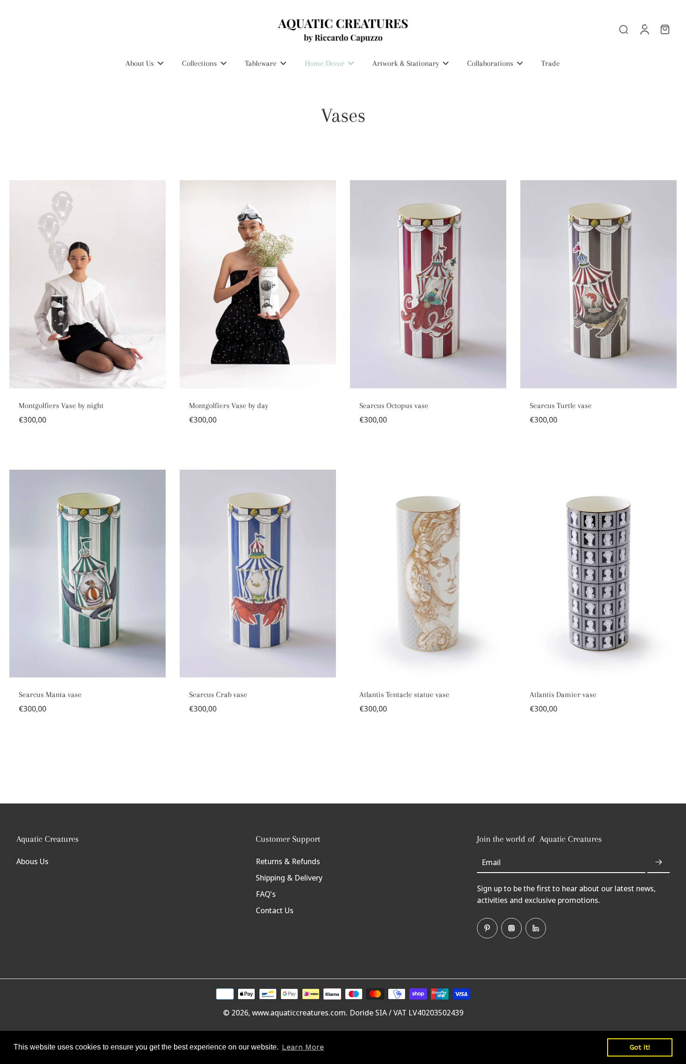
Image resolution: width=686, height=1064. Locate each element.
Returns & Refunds (288, 861)
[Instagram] (511, 928)
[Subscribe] (658, 862)
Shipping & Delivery (289, 877)
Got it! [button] (640, 1047)
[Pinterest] (487, 928)
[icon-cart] (664, 29)
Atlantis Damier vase (563, 694)
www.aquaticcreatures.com (299, 1012)
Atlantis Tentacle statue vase (404, 694)
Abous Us (32, 861)
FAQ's (266, 893)
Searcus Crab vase (218, 694)
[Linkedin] (535, 928)
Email (491, 862)
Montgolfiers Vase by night (61, 405)
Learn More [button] (303, 1047)
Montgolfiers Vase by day (228, 405)
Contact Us (275, 910)
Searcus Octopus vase (393, 405)
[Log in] (644, 29)
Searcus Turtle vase (561, 405)
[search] (623, 29)
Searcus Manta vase (50, 694)
